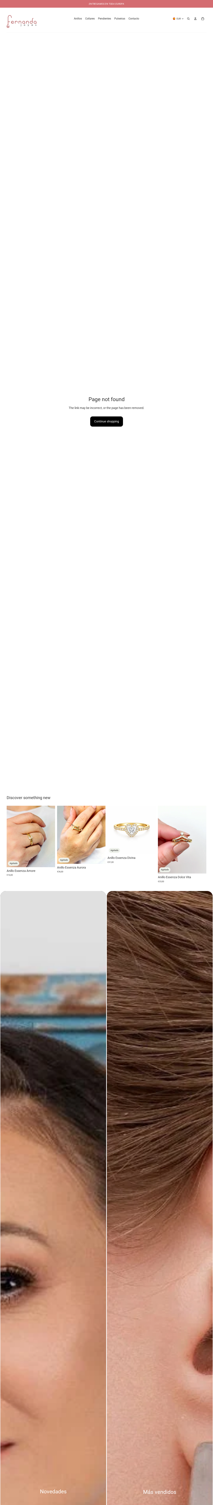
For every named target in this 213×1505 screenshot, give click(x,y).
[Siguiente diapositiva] (50, 836)
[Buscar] (188, 18)
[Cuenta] (195, 18)
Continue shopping (106, 421)
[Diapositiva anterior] (12, 836)
